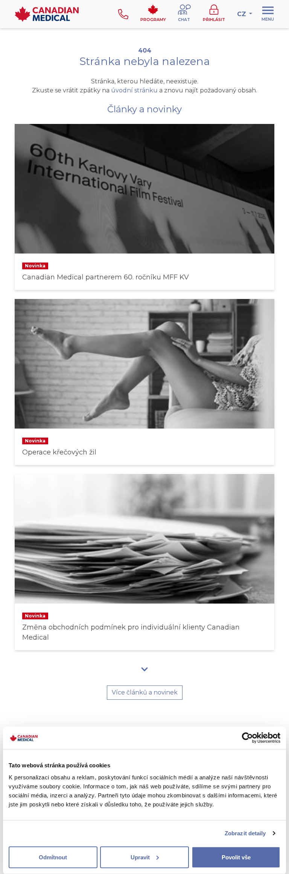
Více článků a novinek (145, 692)
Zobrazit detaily (245, 833)
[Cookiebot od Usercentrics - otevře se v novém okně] (247, 738)
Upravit (140, 857)
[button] (184, 14)
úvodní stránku (134, 90)
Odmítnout (53, 857)
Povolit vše (236, 857)
